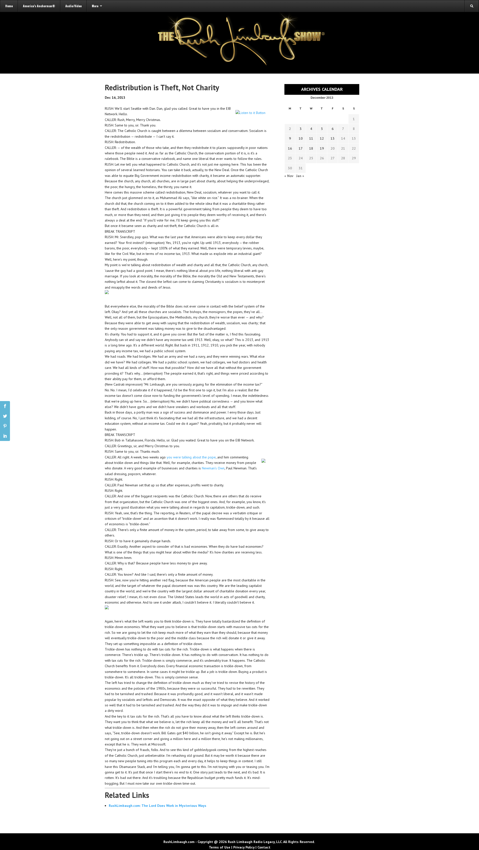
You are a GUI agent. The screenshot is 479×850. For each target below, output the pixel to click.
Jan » (300, 176)
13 (333, 138)
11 (311, 138)
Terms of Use (219, 847)
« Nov (288, 176)
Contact (263, 847)
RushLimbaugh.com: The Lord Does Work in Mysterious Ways (157, 805)
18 (311, 148)
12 (322, 138)
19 (322, 148)
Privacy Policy (243, 847)
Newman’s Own (213, 468)
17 (301, 148)
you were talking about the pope (191, 457)
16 (290, 148)
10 (301, 138)
